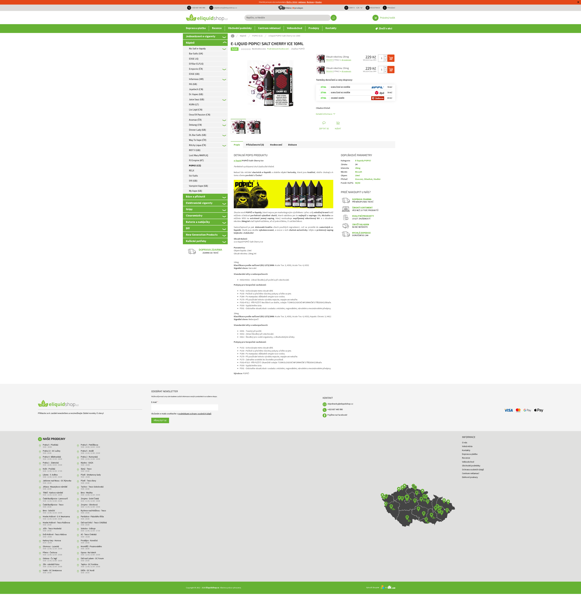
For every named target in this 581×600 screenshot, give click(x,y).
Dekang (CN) (195, 125)
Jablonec (302, 2)
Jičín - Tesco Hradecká (52, 528)
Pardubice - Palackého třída (92, 516)
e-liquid (238, 160)
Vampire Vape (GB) (198, 186)
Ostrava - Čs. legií (50, 558)
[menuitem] (196, 28)
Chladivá (368, 179)
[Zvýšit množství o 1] (385, 56)
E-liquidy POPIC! (363, 160)
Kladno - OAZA (87, 462)
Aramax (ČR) (195, 120)
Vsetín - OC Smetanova (52, 570)
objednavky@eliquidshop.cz (340, 403)
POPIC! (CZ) (195, 165)
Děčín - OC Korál (87, 570)
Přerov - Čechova (50, 552)
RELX (191, 170)
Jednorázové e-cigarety (200, 36)
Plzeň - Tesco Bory (88, 480)
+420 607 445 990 (335, 409)
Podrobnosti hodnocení (278, 49)
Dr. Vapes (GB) (196, 94)
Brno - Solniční (49, 510)
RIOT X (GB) (194, 150)
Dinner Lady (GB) (197, 130)
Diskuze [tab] (292, 144)
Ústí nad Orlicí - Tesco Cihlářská (94, 522)
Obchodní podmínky (471, 465)
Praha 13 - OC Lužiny (51, 451)
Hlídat (338, 128)
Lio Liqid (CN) (195, 109)
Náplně (190, 43)
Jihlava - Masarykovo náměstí (55, 486)
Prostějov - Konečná (89, 540)
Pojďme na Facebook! (337, 415)
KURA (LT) (194, 104)
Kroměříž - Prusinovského (91, 546)
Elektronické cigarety (199, 203)
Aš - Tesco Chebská (88, 534)
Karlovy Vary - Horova (52, 540)
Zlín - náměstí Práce (51, 564)
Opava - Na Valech (88, 552)
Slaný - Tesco (86, 469)
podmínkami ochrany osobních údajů (194, 413)
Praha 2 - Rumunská (89, 457)
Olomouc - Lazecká (51, 546)
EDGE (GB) (194, 74)
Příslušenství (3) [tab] (255, 144)
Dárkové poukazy (470, 477)
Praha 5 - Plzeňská (50, 445)
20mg (357, 168)
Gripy (189, 209)
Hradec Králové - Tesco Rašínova (56, 522)
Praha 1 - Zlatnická (51, 462)
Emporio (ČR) (196, 69)
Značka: (298, 48)
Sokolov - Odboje (88, 528)
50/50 (357, 183)
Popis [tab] (237, 144)
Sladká (377, 179)
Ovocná (359, 179)
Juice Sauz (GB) (196, 99)
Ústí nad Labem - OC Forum (92, 558)
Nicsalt (358, 171)
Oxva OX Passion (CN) (199, 114)
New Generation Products (202, 235)
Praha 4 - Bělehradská (52, 457)
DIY (188, 228)
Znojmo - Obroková (89, 504)
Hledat (334, 18)
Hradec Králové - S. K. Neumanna (56, 516)
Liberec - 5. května (50, 474)
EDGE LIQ (193, 58)
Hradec (318, 2)
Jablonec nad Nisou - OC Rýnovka (57, 480)
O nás (464, 442)
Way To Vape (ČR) (197, 140)
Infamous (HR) (196, 79)
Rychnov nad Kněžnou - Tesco (93, 510)
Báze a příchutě (195, 197)
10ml (357, 175)
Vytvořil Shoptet (372, 587)
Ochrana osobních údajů (473, 469)
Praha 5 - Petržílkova (89, 445)
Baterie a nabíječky (198, 222)
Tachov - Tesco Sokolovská (92, 486)
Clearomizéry (194, 216)
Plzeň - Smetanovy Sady (91, 474)
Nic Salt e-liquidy (197, 48)
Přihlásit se (160, 420)
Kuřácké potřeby (196, 241)
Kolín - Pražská (49, 469)
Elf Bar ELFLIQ (196, 63)
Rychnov (310, 2)
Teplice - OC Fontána (89, 564)
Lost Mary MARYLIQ (198, 155)
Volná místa (467, 446)
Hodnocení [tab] (276, 144)
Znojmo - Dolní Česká (90, 498)
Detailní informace (324, 114)
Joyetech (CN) (196, 89)
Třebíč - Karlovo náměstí (53, 492)
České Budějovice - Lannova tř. (55, 498)
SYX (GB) (193, 180)
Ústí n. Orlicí (291, 2)
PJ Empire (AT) (196, 160)
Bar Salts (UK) (196, 53)
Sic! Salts (193, 175)
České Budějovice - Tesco (53, 504)
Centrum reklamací (470, 473)
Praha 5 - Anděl (87, 451)
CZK (358, 7)
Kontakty (466, 450)
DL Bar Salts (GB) (197, 135)
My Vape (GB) (195, 191)
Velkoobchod (468, 461)
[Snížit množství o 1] (385, 60)
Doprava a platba (469, 454)
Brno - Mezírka (87, 492)
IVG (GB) (193, 84)
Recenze (466, 457)
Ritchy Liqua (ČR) (197, 145)
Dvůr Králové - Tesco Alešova (55, 534)
